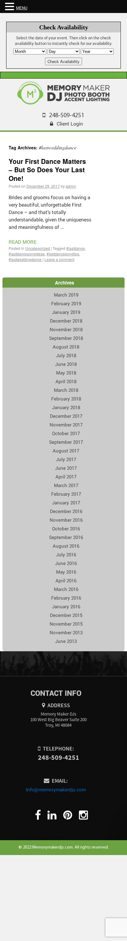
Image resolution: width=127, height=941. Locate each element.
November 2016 (66, 520)
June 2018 (66, 364)
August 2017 (66, 450)
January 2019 (66, 312)
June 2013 (66, 641)
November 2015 (66, 624)
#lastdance (75, 248)
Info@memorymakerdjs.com (56, 789)
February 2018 (66, 399)
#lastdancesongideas (27, 253)
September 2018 (66, 338)
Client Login (70, 123)
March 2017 (66, 485)
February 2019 (66, 303)
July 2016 (66, 554)
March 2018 (66, 390)
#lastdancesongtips (63, 253)
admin (71, 186)
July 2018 (66, 355)
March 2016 (66, 589)
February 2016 (66, 598)
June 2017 (66, 468)
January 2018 (66, 407)
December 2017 (66, 416)
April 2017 (65, 476)
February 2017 (66, 494)
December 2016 (66, 511)
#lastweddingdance (25, 259)
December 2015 (66, 615)
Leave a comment (59, 259)
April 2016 (65, 580)
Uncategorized (37, 248)
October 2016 (66, 528)
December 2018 (66, 321)
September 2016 (66, 537)
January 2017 (66, 502)
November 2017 (66, 424)
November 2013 (66, 632)
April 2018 (65, 381)
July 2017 (66, 459)
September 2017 (66, 442)
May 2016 (66, 572)
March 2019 (66, 295)
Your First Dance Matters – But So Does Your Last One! (47, 169)
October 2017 (66, 433)
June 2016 (66, 563)
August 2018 (66, 347)
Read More (22, 241)
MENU (21, 8)
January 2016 (66, 606)
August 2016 (66, 546)
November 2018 (66, 329)
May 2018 (66, 373)
